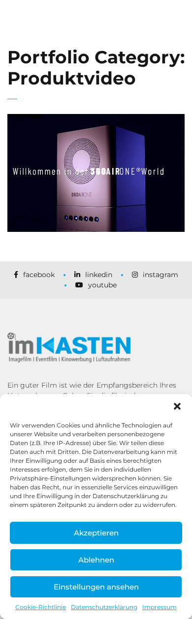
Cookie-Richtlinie (40, 607)
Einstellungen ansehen (96, 586)
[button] (177, 406)
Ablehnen (96, 559)
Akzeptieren (96, 532)
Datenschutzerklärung (104, 607)
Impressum (159, 607)
